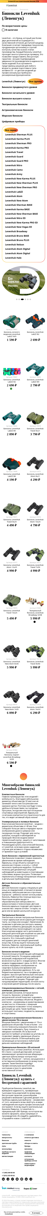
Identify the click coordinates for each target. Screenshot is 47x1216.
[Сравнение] (38, 5)
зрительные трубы (9, 1143)
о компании (29, 1135)
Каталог (14, 9)
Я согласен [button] (36, 1213)
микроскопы (7, 1137)
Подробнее (9, 1214)
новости (27, 1140)
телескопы (6, 1135)
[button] (31, 5)
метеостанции (7, 1156)
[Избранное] (34, 5)
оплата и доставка (31, 1137)
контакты (28, 1156)
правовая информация (29, 1152)
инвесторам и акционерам (29, 1164)
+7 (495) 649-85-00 (8, 1173)
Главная (5, 9)
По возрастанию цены (15, 25)
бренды (27, 1146)
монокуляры (7, 1149)
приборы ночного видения (9, 1152)
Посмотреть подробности (31, 1)
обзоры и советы (31, 1143)
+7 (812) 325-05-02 (8, 1175)
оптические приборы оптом (30, 1160)
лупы (4, 1146)
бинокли (5, 1140)
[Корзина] (41, 5)
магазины (28, 1149)
